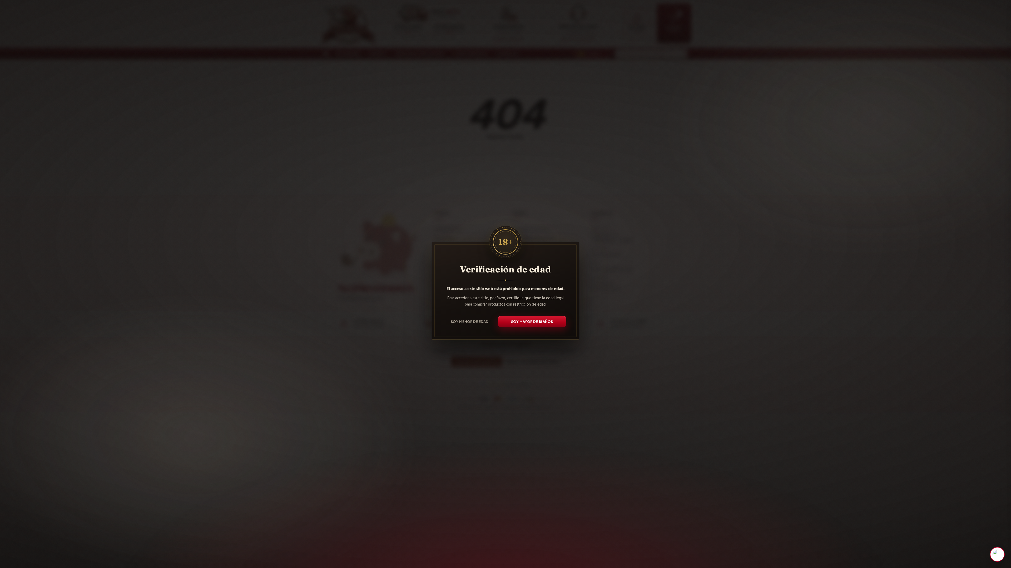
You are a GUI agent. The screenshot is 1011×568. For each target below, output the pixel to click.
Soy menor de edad (469, 321)
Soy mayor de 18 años (532, 321)
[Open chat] (997, 554)
